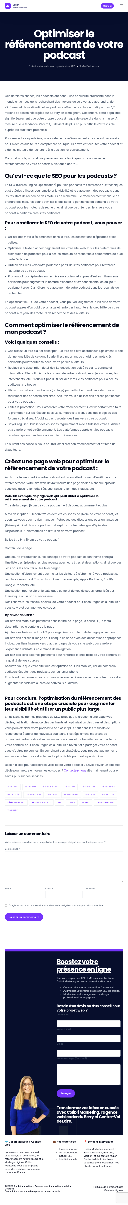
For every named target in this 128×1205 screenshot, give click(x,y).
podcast (90, 795)
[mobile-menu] (120, 6)
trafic (86, 802)
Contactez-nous (75, 770)
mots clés (13, 795)
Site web (90, 888)
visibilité (13, 810)
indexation (108, 787)
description (89, 787)
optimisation (33, 795)
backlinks (30, 787)
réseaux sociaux (41, 802)
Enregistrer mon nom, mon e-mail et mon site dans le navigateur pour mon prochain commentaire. (56, 905)
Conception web (68, 1149)
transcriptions (105, 802)
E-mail (49, 888)
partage (52, 795)
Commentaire (12, 849)
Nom (8, 888)
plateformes (71, 795)
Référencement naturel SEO (68, 1154)
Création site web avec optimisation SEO (52, 66)
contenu (70, 787)
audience (13, 787)
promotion (108, 795)
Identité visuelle (68, 1159)
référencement (16, 802)
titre (72, 802)
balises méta (50, 787)
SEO (60, 802)
